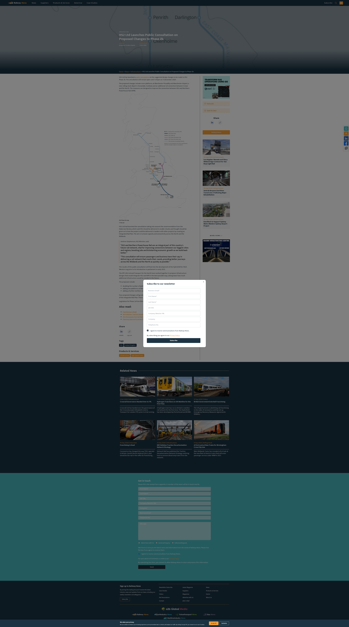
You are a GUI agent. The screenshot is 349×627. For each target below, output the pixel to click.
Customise (224, 623)
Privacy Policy (174, 335)
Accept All (213, 623)
